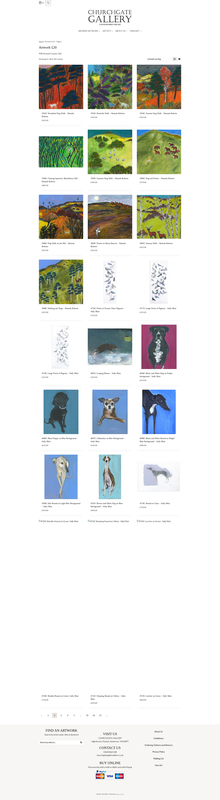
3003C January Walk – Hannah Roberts (156, 243)
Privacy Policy (158, 751)
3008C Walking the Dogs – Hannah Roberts (60, 308)
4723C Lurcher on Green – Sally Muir (156, 696)
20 (94, 715)
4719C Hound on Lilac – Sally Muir (155, 503)
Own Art (158, 765)
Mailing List (158, 758)
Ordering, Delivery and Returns (159, 745)
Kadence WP (120, 794)
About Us (158, 731)
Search (82, 742)
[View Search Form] (48, 2)
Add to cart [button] (97, 124)
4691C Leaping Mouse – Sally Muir (106, 373)
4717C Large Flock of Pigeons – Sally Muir (158, 308)
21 (100, 715)
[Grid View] (174, 59)
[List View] (179, 59)
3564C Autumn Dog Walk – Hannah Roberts (158, 113)
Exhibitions (159, 738)
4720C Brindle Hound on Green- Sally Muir (60, 696)
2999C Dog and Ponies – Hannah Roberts (157, 178)
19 (87, 715)
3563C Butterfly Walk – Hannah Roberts (108, 113)
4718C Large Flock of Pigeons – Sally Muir (60, 373)
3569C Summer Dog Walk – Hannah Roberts (109, 178)
